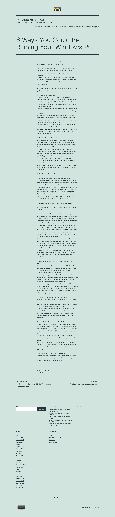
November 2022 (20, 465)
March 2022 (19, 476)
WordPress (95, 507)
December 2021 (20, 483)
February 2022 (20, 478)
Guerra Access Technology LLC (30, 20)
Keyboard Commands (55, 437)
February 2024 (20, 444)
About (35, 27)
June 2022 (19, 469)
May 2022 (19, 471)
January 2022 (20, 481)
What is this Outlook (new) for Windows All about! (60, 420)
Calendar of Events (44, 27)
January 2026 (20, 440)
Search (18, 406)
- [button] (9, 515)
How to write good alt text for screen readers (59, 417)
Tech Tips (55, 27)
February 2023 (20, 458)
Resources (63, 27)
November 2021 (20, 485)
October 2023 (20, 449)
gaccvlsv (41, 372)
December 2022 (20, 462)
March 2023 (19, 455)
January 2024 (20, 446)
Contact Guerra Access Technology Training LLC (83, 27)
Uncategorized (53, 442)
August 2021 (19, 487)
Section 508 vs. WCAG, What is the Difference (59, 413)
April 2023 (19, 453)
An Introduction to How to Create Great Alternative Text (60, 424)
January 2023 (20, 460)
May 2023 (19, 451)
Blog (50, 435)
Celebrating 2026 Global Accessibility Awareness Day (59, 410)
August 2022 (19, 467)
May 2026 (19, 435)
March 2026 (19, 437)
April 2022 (19, 474)
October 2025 (20, 442)
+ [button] (12, 515)
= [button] (14, 515)
